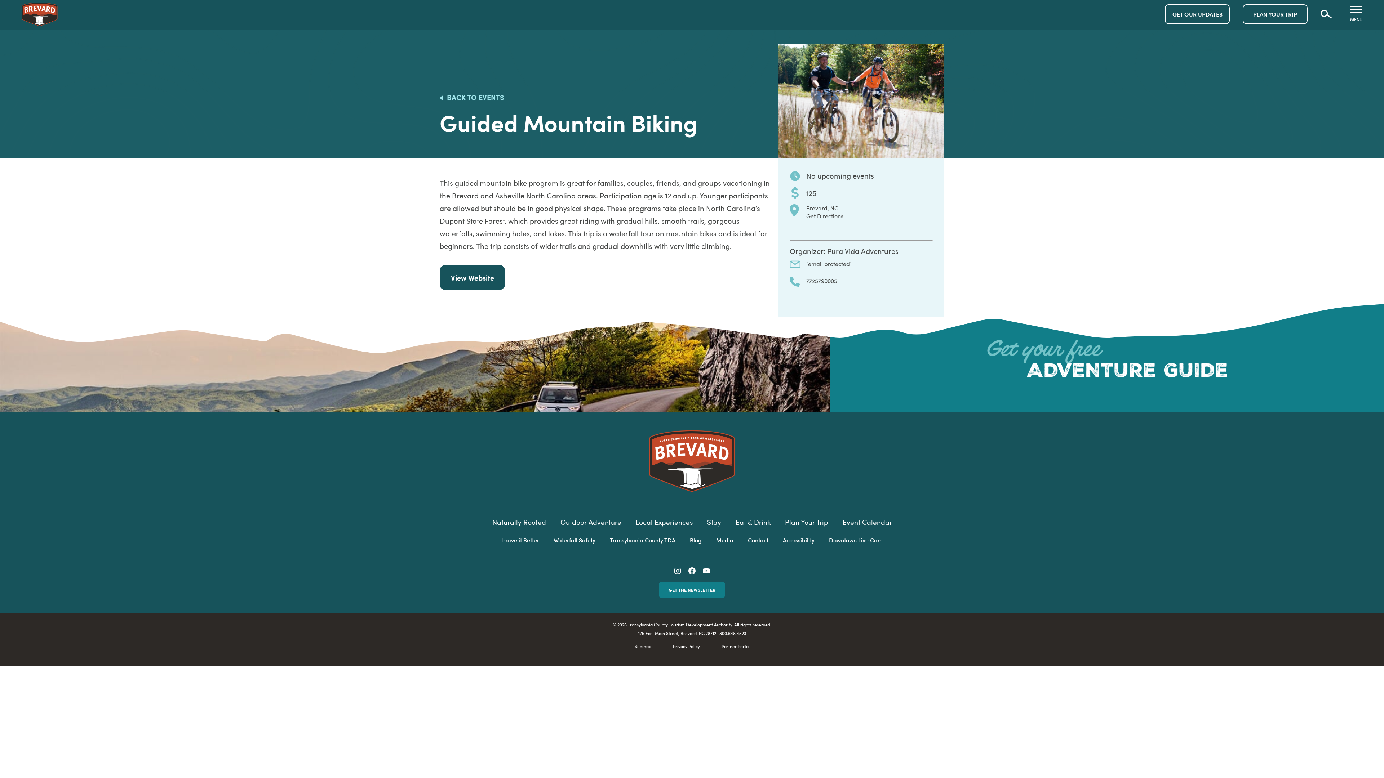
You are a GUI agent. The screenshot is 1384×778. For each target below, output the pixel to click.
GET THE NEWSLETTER (692, 589)
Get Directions (824, 216)
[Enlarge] (935, 53)
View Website (472, 277)
